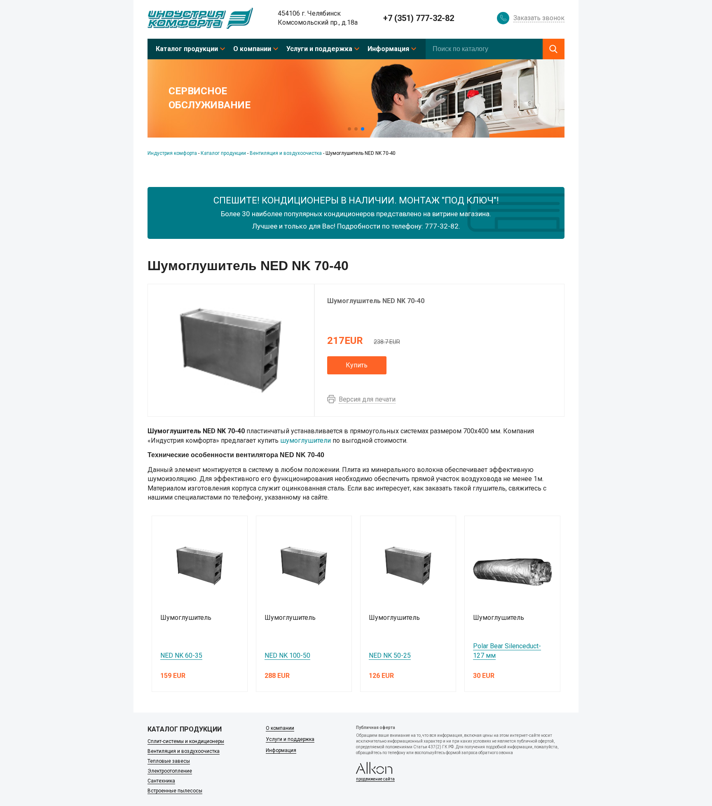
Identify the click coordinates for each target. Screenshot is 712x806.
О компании (252, 49)
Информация (388, 49)
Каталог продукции (187, 49)
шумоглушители (305, 440)
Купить (357, 365)
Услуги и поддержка (319, 49)
